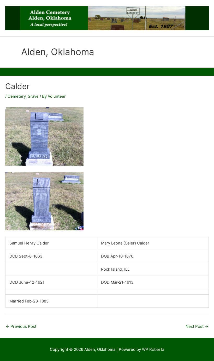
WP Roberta (153, 349)
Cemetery (17, 96)
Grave (33, 96)
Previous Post (21, 326)
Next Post (197, 326)
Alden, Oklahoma (57, 51)
